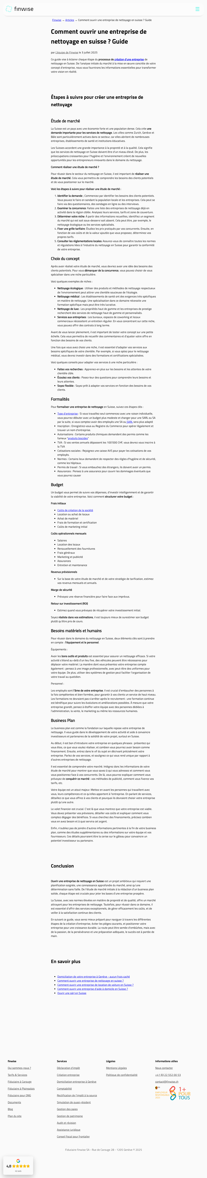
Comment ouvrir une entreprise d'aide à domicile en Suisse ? (92, 989)
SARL (129, 422)
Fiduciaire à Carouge (20, 1082)
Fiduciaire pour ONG (19, 1095)
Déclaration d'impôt (68, 1068)
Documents (14, 1102)
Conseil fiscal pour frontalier (73, 1136)
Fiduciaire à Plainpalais (21, 1089)
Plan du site (15, 1116)
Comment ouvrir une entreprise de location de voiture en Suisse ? (95, 985)
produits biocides (78, 438)
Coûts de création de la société (75, 510)
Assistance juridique (68, 1130)
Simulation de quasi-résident (74, 1102)
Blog (10, 1109)
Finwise (56, 20)
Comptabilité (64, 1089)
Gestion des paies (67, 1109)
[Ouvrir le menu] (197, 9)
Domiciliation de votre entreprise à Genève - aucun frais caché (93, 977)
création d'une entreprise (129, 59)
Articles (69, 20)
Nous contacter (164, 1068)
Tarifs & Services (17, 1075)
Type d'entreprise (67, 413)
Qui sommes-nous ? (19, 1068)
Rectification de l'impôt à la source (77, 1095)
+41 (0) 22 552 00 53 (168, 1075)
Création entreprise (68, 1075)
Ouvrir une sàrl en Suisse (71, 993)
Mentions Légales (116, 1068)
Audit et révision (66, 1123)
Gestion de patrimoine (70, 1116)
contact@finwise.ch (166, 1082)
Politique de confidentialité (121, 1075)
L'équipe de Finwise (66, 52)
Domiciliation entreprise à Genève (76, 1082)
